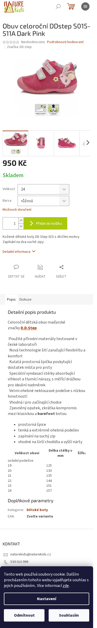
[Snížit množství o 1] (21, 226)
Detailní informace (17, 251)
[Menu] (85, 6)
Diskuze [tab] (25, 299)
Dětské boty (37, 510)
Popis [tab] (11, 299)
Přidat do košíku (49, 223)
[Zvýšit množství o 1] (21, 220)
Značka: (19, 47)
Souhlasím (69, 615)
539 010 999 (19, 561)
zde (66, 585)
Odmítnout (24, 615)
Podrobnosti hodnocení (65, 42)
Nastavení (46, 599)
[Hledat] (58, 6)
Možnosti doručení (17, 209)
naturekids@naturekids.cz (30, 554)
